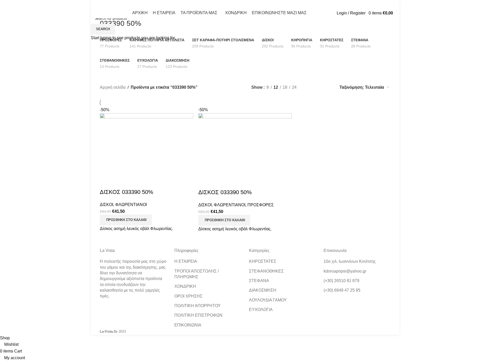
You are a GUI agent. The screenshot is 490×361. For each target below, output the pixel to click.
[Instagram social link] (116, 3)
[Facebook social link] (103, 3)
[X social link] (109, 3)
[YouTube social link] (122, 3)
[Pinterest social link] (129, 3)
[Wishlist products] (367, 13)
